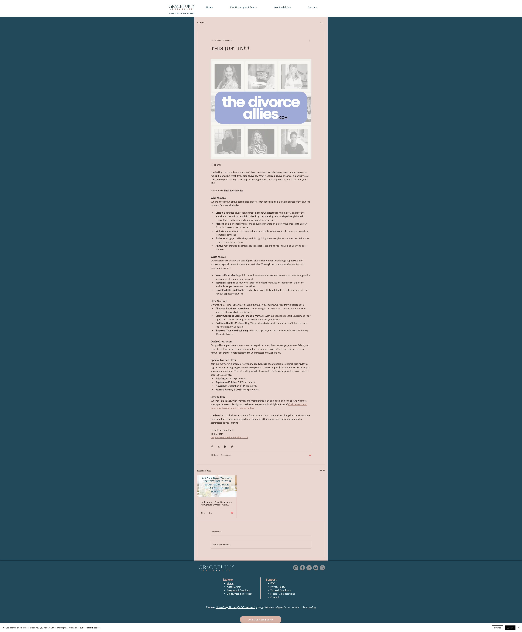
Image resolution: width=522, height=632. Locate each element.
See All (322, 470)
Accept (510, 627)
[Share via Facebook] (212, 446)
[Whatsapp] (322, 567)
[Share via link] (232, 446)
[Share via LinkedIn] (225, 446)
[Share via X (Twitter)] (218, 446)
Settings (497, 627)
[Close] (518, 627)
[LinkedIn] (309, 567)
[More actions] (309, 40)
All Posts (201, 22)
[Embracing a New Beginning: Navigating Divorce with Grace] (217, 486)
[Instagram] (295, 567)
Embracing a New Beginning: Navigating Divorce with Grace (216, 503)
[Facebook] (302, 567)
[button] (312, 7)
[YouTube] (315, 567)
